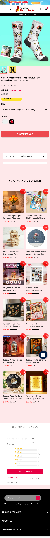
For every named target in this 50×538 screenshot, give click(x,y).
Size (3, 104)
